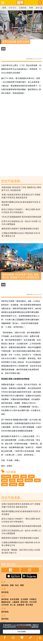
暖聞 (22, 585)
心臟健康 (15, 602)
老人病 (12, 604)
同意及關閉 (22, 631)
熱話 (17, 585)
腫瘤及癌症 (5, 602)
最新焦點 (5, 585)
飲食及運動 (14, 599)
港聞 (3, 49)
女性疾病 (5, 604)
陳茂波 (29, 480)
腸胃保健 (24, 602)
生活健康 (24, 599)
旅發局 (13, 484)
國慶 (5, 484)
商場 (12, 480)
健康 (4, 8)
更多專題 (29, 604)
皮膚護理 (20, 604)
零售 (24, 476)
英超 (38, 480)
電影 (31, 476)
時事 (31, 8)
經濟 (16, 476)
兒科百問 (33, 602)
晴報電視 (12, 8)
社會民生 (6, 476)
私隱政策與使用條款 (23, 627)
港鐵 (20, 480)
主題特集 (22, 8)
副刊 (37, 8)
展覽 (5, 480)
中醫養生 (33, 599)
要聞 (12, 585)
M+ (22, 484)
